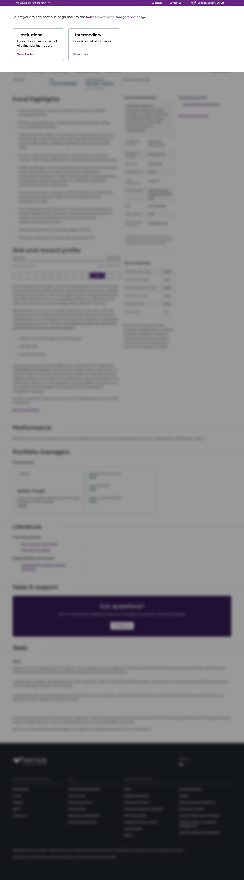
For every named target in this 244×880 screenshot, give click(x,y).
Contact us (175, 2)
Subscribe (157, 2)
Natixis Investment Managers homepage (116, 17)
